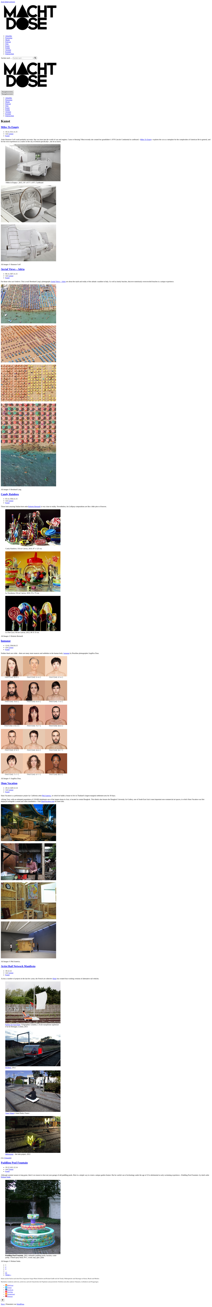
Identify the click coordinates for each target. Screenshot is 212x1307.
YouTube (10, 1292)
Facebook (10, 1290)
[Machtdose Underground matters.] (29, 32)
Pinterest (10, 1296)
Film (7, 44)
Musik (7, 40)
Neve (3, 1304)
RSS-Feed (10, 1285)
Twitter (9, 1287)
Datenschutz (9, 54)
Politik (7, 48)
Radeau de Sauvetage (12, 1025)
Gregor (10, 134)
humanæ (6, 640)
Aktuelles (8, 36)
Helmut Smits (5, 1177)
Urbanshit (7, 1158)
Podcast (8, 42)
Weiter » (8, 1275)
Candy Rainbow (10, 494)
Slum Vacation (9, 783)
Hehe (54, 979)
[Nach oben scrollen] (2, 1300)
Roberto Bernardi (34, 506)
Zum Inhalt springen (8, 2)
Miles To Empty (10, 127)
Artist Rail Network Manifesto (18, 966)
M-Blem (8, 1068)
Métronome (9, 1154)
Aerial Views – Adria (13, 269)
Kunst (7, 46)
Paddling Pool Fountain (14, 1162)
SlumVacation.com (47, 801)
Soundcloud (11, 1294)
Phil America (46, 796)
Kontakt (8, 52)
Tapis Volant (9, 1113)
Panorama (8, 38)
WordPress (20, 1304)
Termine (8, 50)
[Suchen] (35, 58)
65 (6, 1273)
